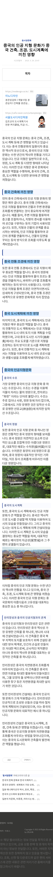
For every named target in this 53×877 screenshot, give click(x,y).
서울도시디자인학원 (16, 117)
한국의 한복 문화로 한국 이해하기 (17, 780)
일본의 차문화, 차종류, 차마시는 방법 (19, 799)
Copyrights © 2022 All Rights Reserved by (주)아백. (39, 831)
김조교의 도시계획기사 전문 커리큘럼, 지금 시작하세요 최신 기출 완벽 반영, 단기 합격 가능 (17, 123)
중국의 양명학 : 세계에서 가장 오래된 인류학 (19, 785)
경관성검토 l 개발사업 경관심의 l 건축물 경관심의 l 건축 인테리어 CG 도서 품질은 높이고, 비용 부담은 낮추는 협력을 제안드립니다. (17, 102)
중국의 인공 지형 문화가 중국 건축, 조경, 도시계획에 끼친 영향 (26, 50)
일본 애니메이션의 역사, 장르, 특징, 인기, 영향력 (19, 789)
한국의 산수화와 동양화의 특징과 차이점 (19, 794)
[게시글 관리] (17, 760)
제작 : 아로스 (5, 831)
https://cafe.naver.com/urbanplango (23, 113)
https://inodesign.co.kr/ (17, 91)
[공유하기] (13, 760)
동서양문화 (26, 40)
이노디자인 (11, 96)
